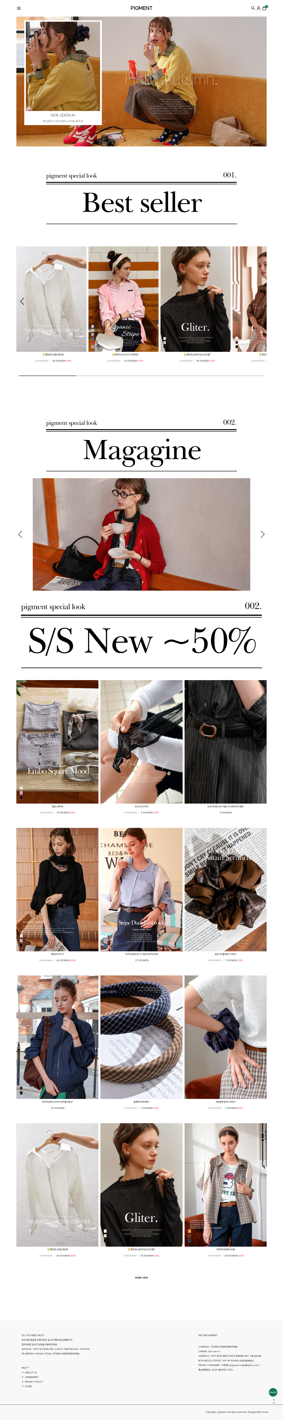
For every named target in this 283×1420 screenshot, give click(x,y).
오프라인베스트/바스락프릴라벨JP (57, 1101)
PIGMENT (141, 8)
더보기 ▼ (141, 1278)
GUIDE (28, 1386)
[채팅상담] (273, 1392)
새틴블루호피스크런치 (225, 1101)
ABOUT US (31, 1372)
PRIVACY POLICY (34, 1381)
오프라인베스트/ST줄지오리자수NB (141, 954)
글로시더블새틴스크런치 (225, 954)
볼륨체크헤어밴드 (141, 1101)
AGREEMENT (31, 1377)
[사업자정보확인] (246, 1360)
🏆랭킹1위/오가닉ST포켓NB (125, 354)
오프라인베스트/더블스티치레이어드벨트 (225, 806)
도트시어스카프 (141, 806)
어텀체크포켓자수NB (225, 1249)
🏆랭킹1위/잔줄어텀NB (53, 354)
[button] (22, 301)
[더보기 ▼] (141, 1278)
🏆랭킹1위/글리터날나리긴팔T (197, 354)
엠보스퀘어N (57, 806)
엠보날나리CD (57, 954)
